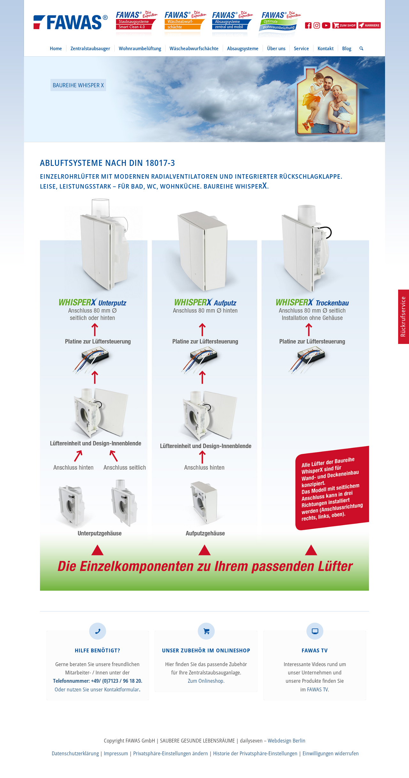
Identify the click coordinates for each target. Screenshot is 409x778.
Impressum (116, 753)
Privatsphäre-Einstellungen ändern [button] (170, 753)
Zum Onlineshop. (206, 680)
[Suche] (359, 48)
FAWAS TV (317, 689)
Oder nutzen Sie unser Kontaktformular (97, 689)
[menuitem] (56, 48)
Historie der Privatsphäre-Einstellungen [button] (255, 753)
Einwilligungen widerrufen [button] (331, 753)
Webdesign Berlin (286, 740)
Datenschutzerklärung (75, 753)
